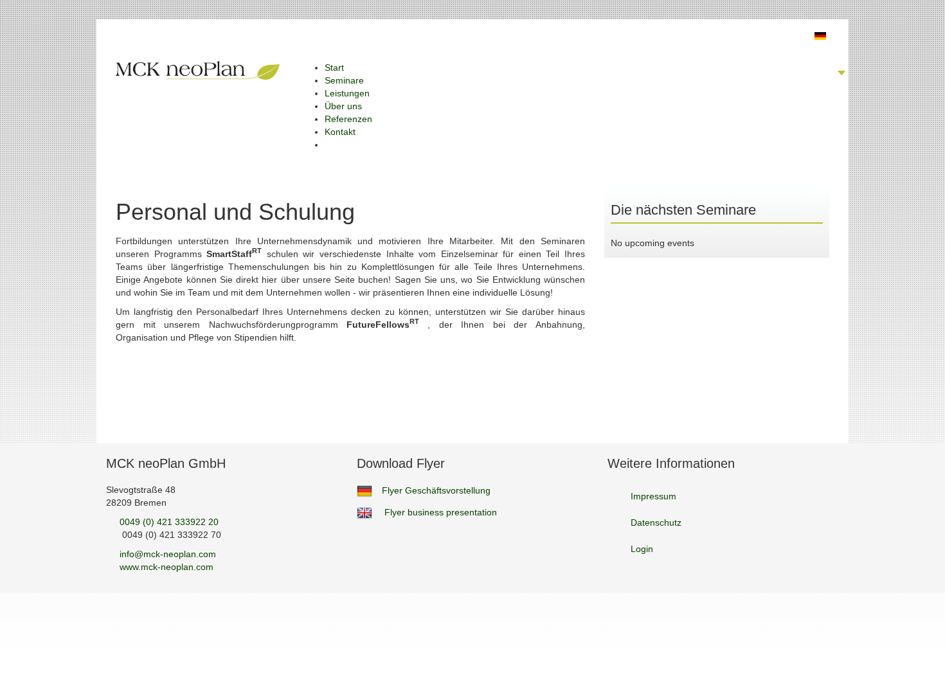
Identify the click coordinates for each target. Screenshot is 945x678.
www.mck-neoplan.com (166, 567)
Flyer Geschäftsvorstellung (436, 490)
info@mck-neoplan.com (168, 554)
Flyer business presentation (440, 512)
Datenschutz (656, 522)
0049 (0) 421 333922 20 (169, 522)
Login (642, 549)
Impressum (653, 496)
